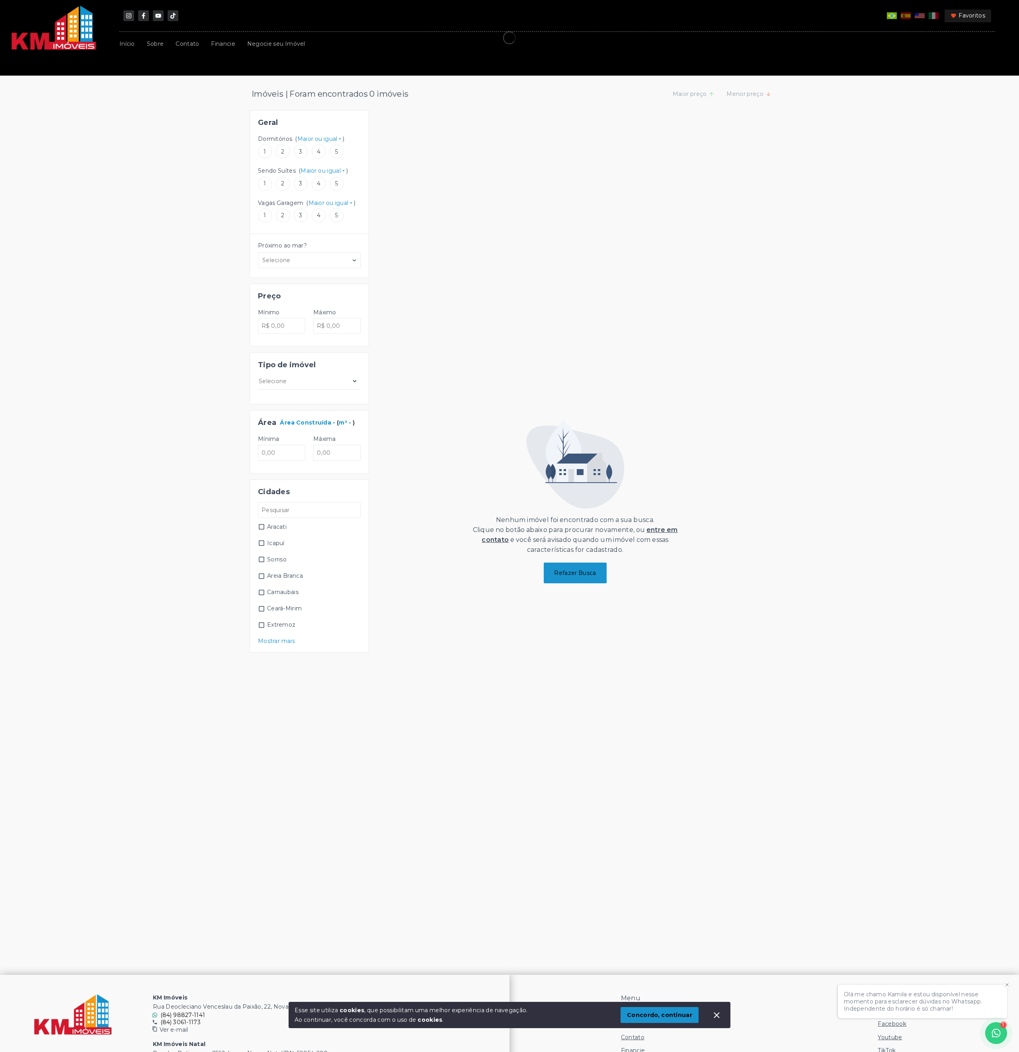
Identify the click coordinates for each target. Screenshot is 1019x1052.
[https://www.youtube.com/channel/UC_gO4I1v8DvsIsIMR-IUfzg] (158, 15)
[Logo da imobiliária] (73, 1014)
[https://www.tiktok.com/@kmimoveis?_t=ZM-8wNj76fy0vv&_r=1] (173, 15)
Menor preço (744, 93)
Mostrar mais (276, 641)
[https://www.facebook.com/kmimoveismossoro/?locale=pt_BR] (143, 15)
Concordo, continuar (659, 1015)
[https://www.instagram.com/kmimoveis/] (128, 15)
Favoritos (971, 15)
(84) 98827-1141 (182, 1015)
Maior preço (690, 93)
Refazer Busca (575, 573)
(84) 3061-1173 (180, 1022)
